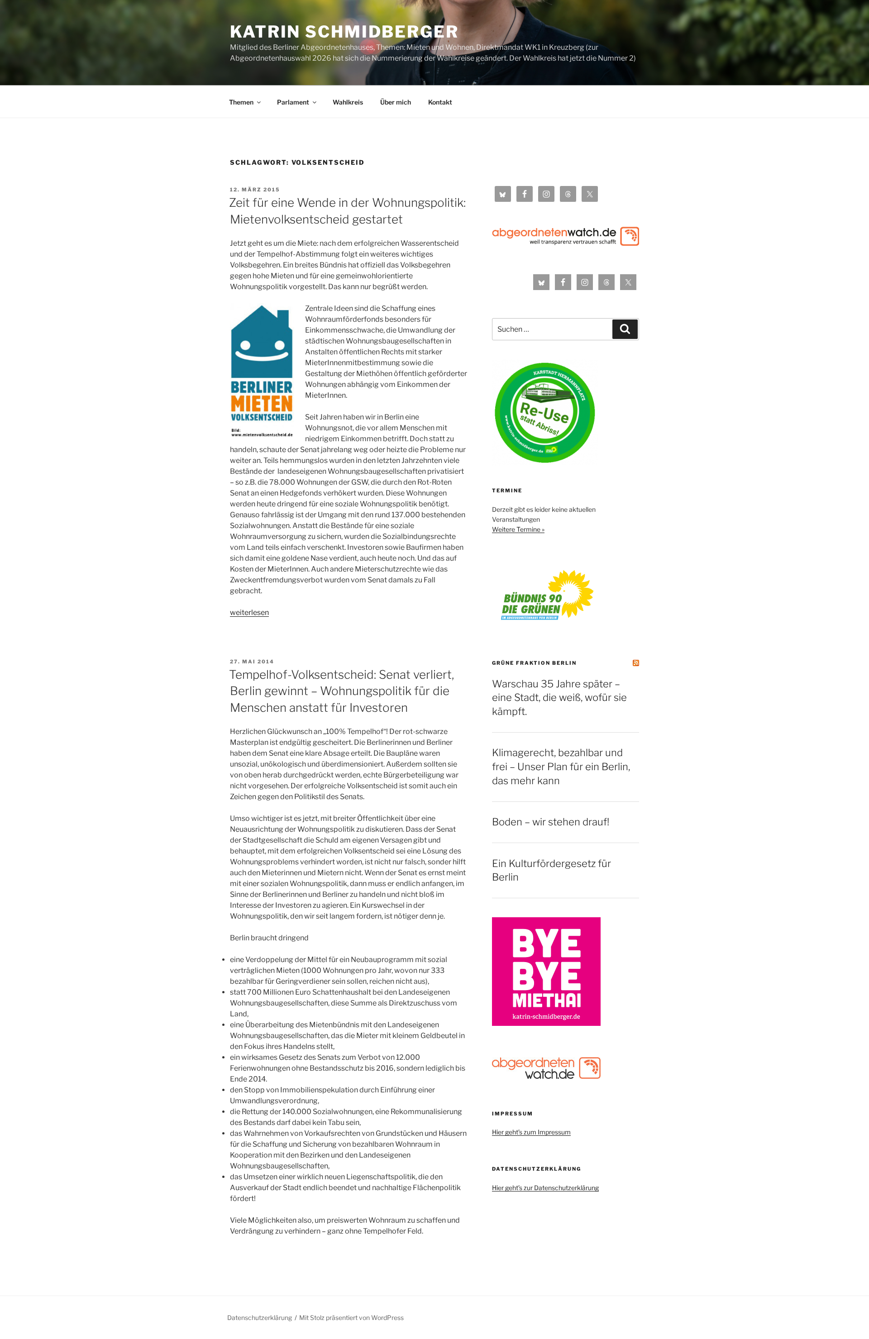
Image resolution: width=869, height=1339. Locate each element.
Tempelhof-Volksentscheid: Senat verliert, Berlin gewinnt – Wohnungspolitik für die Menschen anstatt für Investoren (341, 691)
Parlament (293, 102)
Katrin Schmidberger (344, 32)
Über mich (395, 102)
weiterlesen (249, 612)
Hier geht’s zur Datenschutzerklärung (545, 1187)
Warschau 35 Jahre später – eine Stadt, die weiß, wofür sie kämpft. (559, 698)
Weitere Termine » (518, 529)
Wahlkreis (348, 102)
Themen (241, 102)
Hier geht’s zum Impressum (531, 1132)
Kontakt (440, 102)
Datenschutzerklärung (259, 1317)
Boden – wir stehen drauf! (550, 822)
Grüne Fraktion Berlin (534, 663)
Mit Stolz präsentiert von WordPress (351, 1317)
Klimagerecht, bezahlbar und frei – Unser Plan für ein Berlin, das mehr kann (561, 766)
